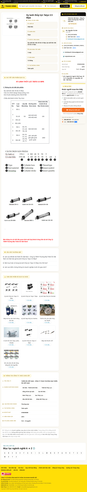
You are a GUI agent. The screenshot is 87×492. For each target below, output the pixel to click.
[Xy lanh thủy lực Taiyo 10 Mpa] (11, 288)
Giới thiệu (59, 1)
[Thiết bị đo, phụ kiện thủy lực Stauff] (47, 310)
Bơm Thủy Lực (27, 395)
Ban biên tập (12, 468)
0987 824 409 (72, 37)
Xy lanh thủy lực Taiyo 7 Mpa (29, 296)
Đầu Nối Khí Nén (27, 399)
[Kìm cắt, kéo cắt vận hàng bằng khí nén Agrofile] (11, 354)
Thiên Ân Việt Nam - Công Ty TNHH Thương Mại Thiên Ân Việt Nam (76, 19)
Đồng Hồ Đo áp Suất (28, 391)
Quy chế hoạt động (31, 468)
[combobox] (32, 6)
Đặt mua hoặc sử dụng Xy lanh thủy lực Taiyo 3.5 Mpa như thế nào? (26, 263)
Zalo (79, 36)
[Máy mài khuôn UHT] (47, 332)
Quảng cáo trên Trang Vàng (71, 1)
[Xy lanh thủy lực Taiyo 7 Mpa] (29, 288)
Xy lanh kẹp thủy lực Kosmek (47, 296)
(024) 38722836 (72, 34)
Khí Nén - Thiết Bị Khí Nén (30, 388)
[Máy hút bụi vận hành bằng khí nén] (11, 310)
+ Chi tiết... (11, 300)
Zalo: (70, 122)
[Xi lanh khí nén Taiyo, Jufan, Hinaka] (11, 332)
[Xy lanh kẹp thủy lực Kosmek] (47, 288)
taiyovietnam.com (70, 56)
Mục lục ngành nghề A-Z (48, 1)
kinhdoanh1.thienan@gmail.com (76, 39)
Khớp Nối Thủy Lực (41, 399)
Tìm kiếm (65, 6)
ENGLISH (83, 1)
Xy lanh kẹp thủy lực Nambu (29, 318)
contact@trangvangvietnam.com (29, 487)
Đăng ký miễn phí (80, 6)
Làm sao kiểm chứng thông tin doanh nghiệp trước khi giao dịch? (26, 267)
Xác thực (20, 468)
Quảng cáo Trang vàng (72, 468)
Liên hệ (15, 470)
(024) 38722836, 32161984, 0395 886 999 (74, 45)
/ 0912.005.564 (71, 119)
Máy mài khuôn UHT (47, 341)
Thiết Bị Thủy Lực (47, 388)
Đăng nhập (80, 113)
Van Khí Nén (41, 391)
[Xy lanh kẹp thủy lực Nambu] (29, 310)
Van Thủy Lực (39, 395)
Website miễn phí (6, 470)
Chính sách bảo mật (44, 468)
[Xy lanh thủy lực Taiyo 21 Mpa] (29, 332)
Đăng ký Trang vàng (58, 468)
